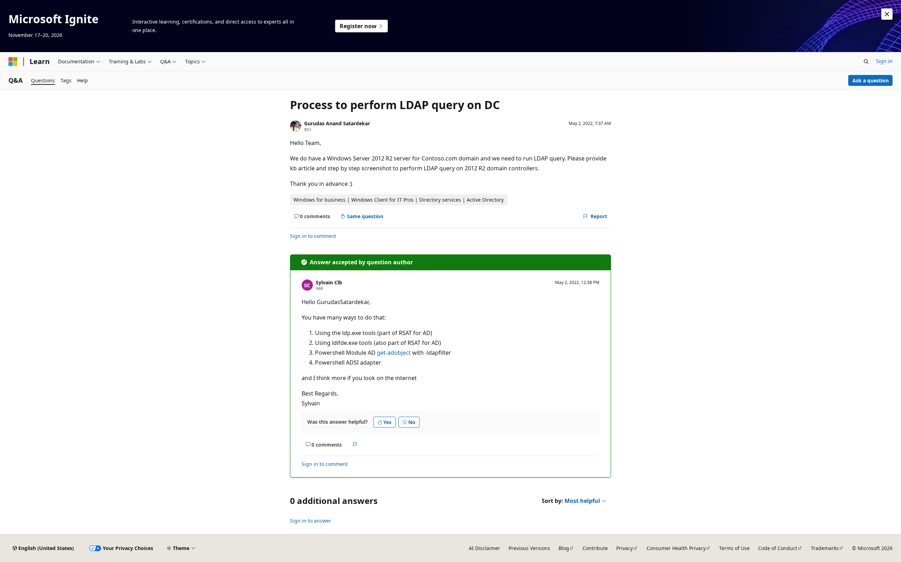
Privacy (624, 548)
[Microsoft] (13, 61)
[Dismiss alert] (887, 14)
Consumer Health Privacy (676, 548)
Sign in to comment (313, 236)
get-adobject (394, 352)
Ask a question (870, 80)
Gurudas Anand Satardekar (337, 123)
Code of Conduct (777, 548)
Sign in (884, 61)
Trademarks (825, 548)
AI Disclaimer (484, 548)
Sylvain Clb (329, 282)
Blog (564, 548)
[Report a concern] (355, 444)
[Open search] (866, 61)
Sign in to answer (310, 520)
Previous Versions (529, 548)
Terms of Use (734, 548)
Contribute (595, 548)
